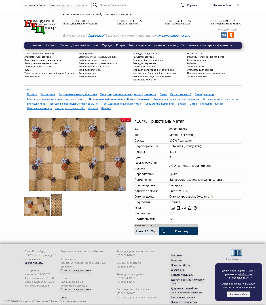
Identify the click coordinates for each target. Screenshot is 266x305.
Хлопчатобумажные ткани (37, 57)
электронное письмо (174, 35)
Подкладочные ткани (144, 66)
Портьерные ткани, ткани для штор (43, 60)
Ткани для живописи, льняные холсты (98, 63)
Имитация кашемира (39, 108)
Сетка (163, 94)
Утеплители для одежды (200, 70)
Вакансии (176, 260)
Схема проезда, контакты (76, 270)
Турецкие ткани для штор (159, 103)
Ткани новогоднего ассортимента (41, 53)
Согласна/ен (238, 294)
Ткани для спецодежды (145, 53)
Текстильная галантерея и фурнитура (206, 45)
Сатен (193, 103)
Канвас (219, 103)
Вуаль (27, 70)
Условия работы (34, 5)
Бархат (182, 103)
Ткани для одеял (87, 76)
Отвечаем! (96, 35)
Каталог (51, 45)
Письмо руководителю (184, 301)
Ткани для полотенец (90, 70)
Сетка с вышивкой (180, 94)
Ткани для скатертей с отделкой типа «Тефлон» (49, 73)
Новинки (32, 94)
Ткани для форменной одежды (148, 60)
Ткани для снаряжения (144, 63)
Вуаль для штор (204, 94)
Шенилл (106, 108)
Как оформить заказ (183, 297)
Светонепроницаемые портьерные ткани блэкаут (56, 98)
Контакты (82, 5)
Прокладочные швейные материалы (206, 73)
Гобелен (191, 63)
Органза (93, 108)
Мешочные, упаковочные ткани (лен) (206, 57)
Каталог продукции (182, 274)
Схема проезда (33, 262)
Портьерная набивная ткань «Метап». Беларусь (119, 98)
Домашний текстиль (84, 45)
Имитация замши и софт (70, 108)
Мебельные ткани (196, 60)
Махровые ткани (195, 53)
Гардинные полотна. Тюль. (38, 66)
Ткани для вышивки (197, 76)
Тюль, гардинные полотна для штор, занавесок (128, 94)
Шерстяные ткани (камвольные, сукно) (98, 57)
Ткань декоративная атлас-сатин (121, 103)
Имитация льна (36, 103)
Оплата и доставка (60, 5)
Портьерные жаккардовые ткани (78, 94)
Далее (64, 297)
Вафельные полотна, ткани (93, 60)
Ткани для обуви (195, 66)
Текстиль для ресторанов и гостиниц (153, 45)
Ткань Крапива (86, 53)
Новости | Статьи (181, 264)
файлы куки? (244, 277)
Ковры (120, 45)
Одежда (107, 45)
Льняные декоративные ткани (220, 98)
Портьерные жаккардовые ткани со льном (74, 103)
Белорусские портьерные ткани (40, 63)
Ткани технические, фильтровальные (152, 76)
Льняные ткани (32, 76)
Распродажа (48, 94)
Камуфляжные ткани (143, 57)
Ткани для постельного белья (94, 66)
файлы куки (245, 274)
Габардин (206, 103)
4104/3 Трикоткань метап (40, 27)
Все (29, 89)
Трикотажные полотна (144, 79)
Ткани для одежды (88, 73)
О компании (178, 269)
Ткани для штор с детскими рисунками (177, 98)
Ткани (64, 45)
